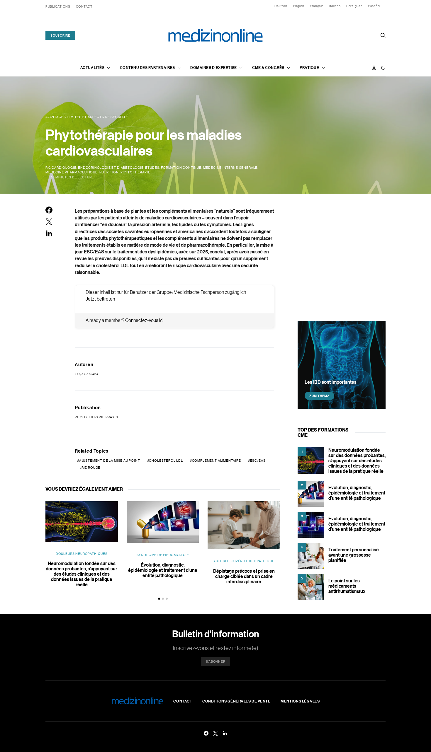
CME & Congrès (268, 67)
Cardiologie (64, 167)
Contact (84, 6)
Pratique (309, 67)
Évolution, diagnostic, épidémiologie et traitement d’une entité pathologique (162, 570)
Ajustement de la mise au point (109, 460)
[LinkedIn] (225, 733)
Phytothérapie (135, 172)
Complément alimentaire (216, 460)
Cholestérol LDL (166, 460)
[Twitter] (215, 733)
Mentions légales (300, 701)
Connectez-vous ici (144, 320)
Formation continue (181, 167)
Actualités (92, 67)
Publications (57, 6)
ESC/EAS (258, 460)
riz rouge (91, 467)
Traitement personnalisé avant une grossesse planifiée (353, 555)
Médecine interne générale (230, 167)
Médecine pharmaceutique (71, 172)
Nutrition (109, 172)
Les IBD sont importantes (331, 382)
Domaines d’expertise (213, 67)
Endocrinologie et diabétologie (111, 167)
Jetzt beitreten (100, 298)
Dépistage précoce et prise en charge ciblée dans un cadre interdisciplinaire (244, 576)
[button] (383, 67)
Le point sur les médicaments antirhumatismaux (347, 586)
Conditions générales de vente (236, 701)
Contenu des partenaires (147, 67)
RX (47, 167)
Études (152, 167)
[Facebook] (206, 733)
